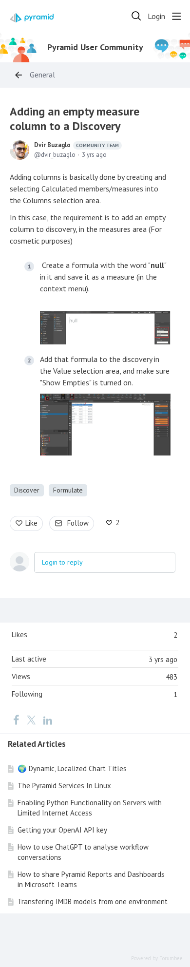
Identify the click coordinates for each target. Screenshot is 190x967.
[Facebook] (16, 720)
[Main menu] (176, 16)
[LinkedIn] (48, 720)
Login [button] (156, 16)
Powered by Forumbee (157, 958)
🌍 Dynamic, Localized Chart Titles (72, 768)
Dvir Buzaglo (76, 145)
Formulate (68, 490)
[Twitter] (31, 720)
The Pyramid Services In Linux (64, 785)
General (42, 74)
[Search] (136, 16)
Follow (78, 523)
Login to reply (62, 562)
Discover (26, 490)
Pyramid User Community (95, 47)
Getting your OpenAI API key (62, 829)
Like (31, 523)
